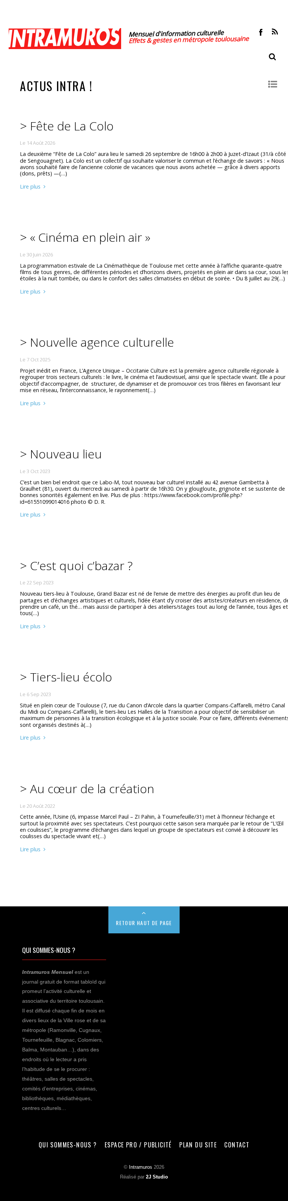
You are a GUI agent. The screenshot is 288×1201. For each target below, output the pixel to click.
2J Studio (157, 1177)
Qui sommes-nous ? (68, 1144)
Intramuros (140, 1167)
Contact (236, 1144)
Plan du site (198, 1144)
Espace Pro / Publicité (138, 1144)
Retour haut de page (144, 923)
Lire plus (30, 186)
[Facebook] (261, 32)
